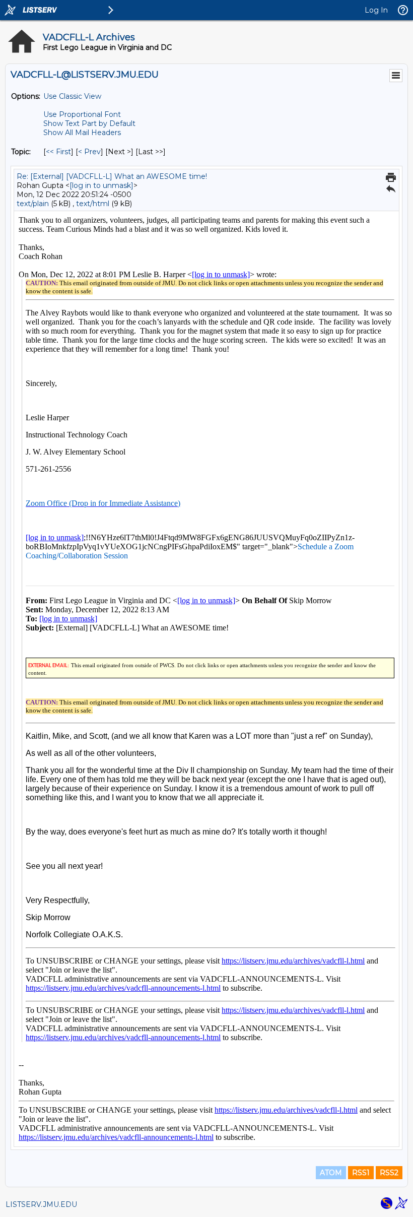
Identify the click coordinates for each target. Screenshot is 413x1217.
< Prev (89, 151)
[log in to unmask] (101, 185)
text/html (92, 203)
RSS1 (361, 1172)
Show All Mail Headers (82, 132)
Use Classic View (72, 96)
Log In (376, 10)
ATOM (331, 1172)
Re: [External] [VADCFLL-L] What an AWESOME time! (112, 176)
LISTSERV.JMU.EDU (41, 1204)
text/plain (33, 203)
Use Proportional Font (82, 114)
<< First (58, 151)
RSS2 (389, 1172)
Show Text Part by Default (89, 123)
